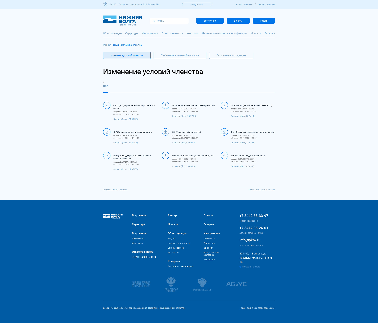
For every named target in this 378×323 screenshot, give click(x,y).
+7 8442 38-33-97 (244, 4)
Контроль (192, 33)
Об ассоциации (112, 33)
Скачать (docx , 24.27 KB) (184, 116)
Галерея (270, 33)
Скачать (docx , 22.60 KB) (125, 142)
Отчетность (209, 238)
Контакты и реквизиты (179, 243)
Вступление (210, 20)
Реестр (264, 20)
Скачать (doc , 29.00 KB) (183, 166)
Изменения (137, 243)
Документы (173, 252)
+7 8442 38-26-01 (267, 4)
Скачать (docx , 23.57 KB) (243, 142)
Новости (256, 33)
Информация (150, 33)
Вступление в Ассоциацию (231, 55)
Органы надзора (176, 248)
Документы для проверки (180, 266)
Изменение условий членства (127, 55)
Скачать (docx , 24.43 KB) (125, 119)
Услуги (171, 238)
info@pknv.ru (197, 4)
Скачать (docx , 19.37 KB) (125, 169)
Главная (107, 45)
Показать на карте (251, 267)
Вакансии (208, 248)
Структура (131, 33)
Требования (138, 238)
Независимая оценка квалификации (224, 33)
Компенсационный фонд (144, 257)
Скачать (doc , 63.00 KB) (183, 142)
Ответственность (172, 33)
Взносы (238, 20)
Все (105, 86)
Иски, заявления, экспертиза (212, 253)
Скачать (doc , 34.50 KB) (242, 166)
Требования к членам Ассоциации (180, 55)
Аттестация (209, 259)
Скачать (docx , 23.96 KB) (243, 116)
